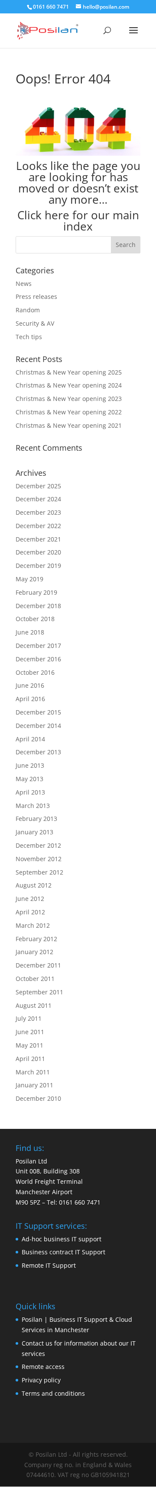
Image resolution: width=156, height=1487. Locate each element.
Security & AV (35, 323)
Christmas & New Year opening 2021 (69, 425)
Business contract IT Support (63, 1252)
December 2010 (38, 1098)
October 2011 (35, 978)
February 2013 (36, 818)
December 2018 (38, 606)
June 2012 (30, 898)
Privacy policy (41, 1380)
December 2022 (38, 526)
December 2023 (38, 512)
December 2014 (38, 725)
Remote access (43, 1366)
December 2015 (38, 712)
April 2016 (30, 699)
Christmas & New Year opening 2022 (69, 412)
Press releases (36, 296)
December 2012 (38, 845)
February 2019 (36, 592)
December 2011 (38, 965)
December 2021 (38, 539)
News (24, 283)
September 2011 (39, 992)
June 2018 (30, 632)
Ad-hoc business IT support (61, 1239)
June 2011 (30, 1032)
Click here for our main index (78, 220)
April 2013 (30, 792)
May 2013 (29, 779)
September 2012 (39, 872)
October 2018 (35, 619)
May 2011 (29, 1045)
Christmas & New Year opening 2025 (69, 372)
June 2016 (30, 685)
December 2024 (38, 499)
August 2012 (34, 885)
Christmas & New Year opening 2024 (69, 385)
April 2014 (30, 739)
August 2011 (34, 1005)
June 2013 (30, 765)
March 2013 (33, 805)
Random (28, 310)
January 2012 (34, 952)
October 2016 (35, 672)
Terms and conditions (53, 1393)
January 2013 (34, 832)
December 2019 (38, 565)
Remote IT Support (49, 1265)
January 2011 (34, 1085)
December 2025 (38, 486)
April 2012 (30, 912)
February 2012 (36, 939)
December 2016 (38, 659)
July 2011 (29, 1018)
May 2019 (29, 579)
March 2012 (33, 925)
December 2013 (38, 752)
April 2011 (30, 1058)
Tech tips (29, 337)
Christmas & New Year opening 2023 (69, 398)
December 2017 (38, 645)
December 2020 (38, 552)
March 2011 (33, 1072)
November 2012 (39, 859)
